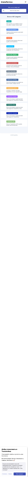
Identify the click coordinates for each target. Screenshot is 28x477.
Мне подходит (19, 474)
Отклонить (4, 474)
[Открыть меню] (25, 2)
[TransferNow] (7, 2)
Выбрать (10, 474)
